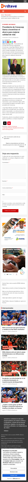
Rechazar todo (14, 472)
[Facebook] (3, 42)
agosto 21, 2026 (6, 331)
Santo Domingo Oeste (7, 129)
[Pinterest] (8, 42)
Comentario (5, 162)
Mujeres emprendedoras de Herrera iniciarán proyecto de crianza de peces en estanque (13, 145)
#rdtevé (9, 126)
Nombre (4, 181)
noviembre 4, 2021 (6, 37)
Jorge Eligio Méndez (7, 127)
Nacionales (12, 24)
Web (3, 194)
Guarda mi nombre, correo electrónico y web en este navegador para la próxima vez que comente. (13, 204)
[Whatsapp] (10, 42)
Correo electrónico (7, 188)
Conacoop (14, 126)
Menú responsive (25, 1)
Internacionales (7, 308)
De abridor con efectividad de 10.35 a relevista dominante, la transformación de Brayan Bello (13, 380)
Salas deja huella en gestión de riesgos (12, 298)
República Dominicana (18, 127)
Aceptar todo (13, 475)
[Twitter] (6, 42)
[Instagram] (15, 42)
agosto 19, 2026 (6, 410)
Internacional (13, 321)
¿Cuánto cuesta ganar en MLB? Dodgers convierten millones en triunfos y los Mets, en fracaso (12, 406)
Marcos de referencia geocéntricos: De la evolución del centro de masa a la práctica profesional (13, 293)
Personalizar (14, 468)
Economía (5, 24)
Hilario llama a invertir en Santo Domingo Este (14, 288)
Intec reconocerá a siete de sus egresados (12, 137)
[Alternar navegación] (3, 11)
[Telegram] (12, 42)
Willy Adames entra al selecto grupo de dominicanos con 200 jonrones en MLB (13, 354)
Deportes (5, 321)
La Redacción (15, 37)
